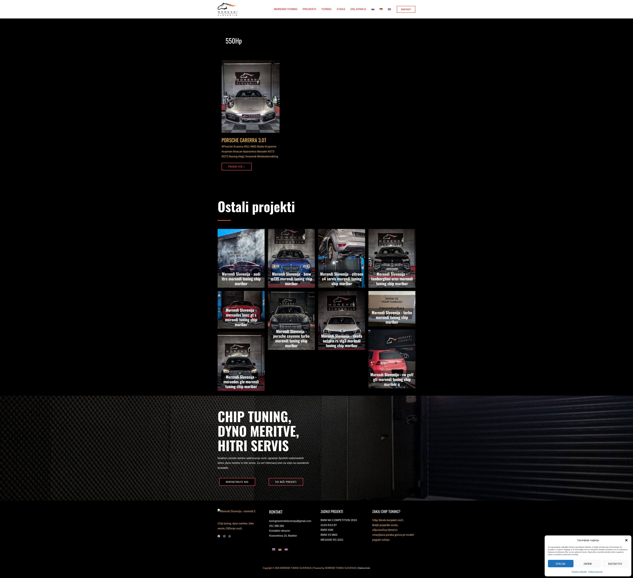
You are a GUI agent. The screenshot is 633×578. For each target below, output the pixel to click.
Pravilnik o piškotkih (579, 572)
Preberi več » (236, 165)
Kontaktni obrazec (279, 530)
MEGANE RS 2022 (332, 539)
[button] (626, 540)
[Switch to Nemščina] (381, 9)
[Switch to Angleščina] (389, 9)
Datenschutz (364, 568)
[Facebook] (219, 536)
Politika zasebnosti (595, 572)
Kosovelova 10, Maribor (283, 535)
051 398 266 (276, 526)
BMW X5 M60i (329, 534)
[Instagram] (224, 536)
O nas (341, 9)
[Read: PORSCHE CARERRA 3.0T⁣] (251, 96)
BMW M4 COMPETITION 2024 (339, 520)
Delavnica (358, 9)
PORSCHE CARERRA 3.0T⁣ (244, 140)
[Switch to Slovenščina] (274, 549)
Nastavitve (615, 563)
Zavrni (588, 563)
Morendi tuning (285, 9)
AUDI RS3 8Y (329, 525)
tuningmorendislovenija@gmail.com (290, 521)
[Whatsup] (229, 536)
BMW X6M (327, 530)
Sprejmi (561, 563)
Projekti (309, 9)
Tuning (326, 9)
